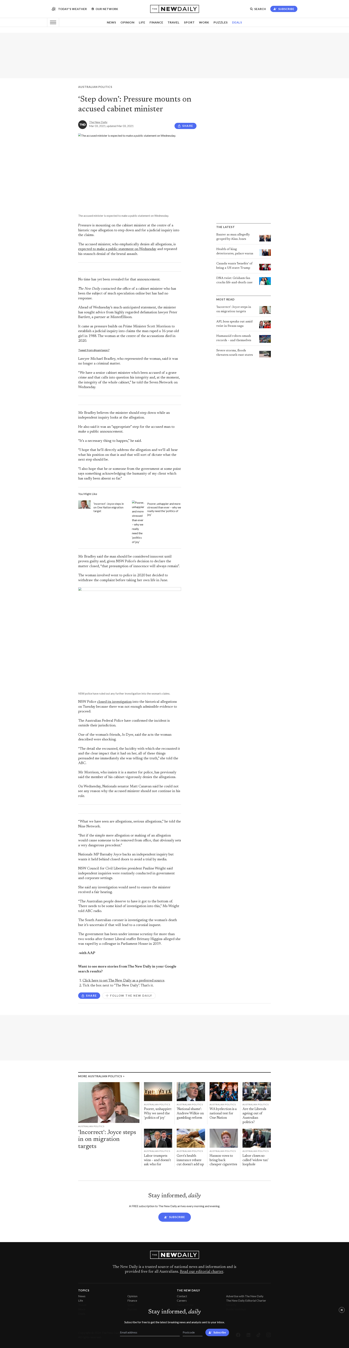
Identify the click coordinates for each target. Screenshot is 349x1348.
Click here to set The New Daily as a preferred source (123, 980)
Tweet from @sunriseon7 (93, 350)
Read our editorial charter (201, 1272)
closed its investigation (114, 702)
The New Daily (98, 122)
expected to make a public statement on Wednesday (117, 249)
